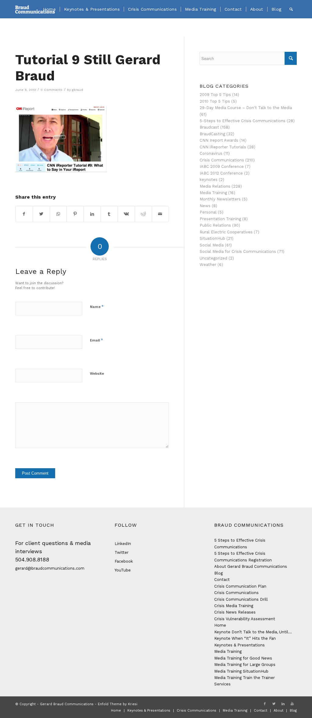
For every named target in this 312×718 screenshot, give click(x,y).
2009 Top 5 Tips (215, 94)
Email (96, 340)
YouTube (123, 570)
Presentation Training (220, 219)
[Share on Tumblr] (109, 214)
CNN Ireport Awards (219, 140)
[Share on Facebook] (24, 214)
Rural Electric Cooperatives (226, 232)
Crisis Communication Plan (240, 586)
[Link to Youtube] (292, 704)
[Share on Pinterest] (75, 214)
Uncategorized (213, 258)
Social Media (212, 245)
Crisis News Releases (235, 612)
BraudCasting (212, 134)
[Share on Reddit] (143, 214)
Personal (208, 212)
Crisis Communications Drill (241, 599)
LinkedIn (123, 543)
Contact (222, 579)
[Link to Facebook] (264, 704)
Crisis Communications (222, 160)
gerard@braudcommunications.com (49, 568)
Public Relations (215, 225)
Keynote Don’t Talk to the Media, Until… (253, 632)
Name (97, 306)
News (205, 205)
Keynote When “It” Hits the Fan (245, 638)
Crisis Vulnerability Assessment (244, 619)
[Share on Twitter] (41, 214)
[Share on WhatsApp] (58, 214)
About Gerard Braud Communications (250, 566)
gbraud (77, 90)
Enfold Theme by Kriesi (117, 704)
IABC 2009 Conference (222, 166)
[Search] (291, 9)
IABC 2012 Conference (221, 173)
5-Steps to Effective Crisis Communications (242, 120)
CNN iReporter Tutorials (223, 147)
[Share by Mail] (160, 214)
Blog (218, 573)
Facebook (124, 561)
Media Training (213, 192)
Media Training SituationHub (241, 671)
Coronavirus (211, 153)
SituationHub (212, 238)
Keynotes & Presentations (239, 645)
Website (97, 374)
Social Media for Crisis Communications (238, 251)
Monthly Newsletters (220, 199)
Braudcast (209, 127)
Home (220, 625)
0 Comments (51, 90)
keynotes (209, 179)
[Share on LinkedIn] (92, 214)
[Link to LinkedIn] (283, 704)
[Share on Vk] (126, 214)
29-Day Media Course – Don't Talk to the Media (246, 107)
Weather (208, 264)
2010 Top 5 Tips (215, 101)
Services (222, 684)
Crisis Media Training (233, 605)
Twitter (122, 552)
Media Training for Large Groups (244, 664)
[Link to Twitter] (273, 704)
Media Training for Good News (243, 658)
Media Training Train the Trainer (244, 677)
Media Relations (215, 186)
